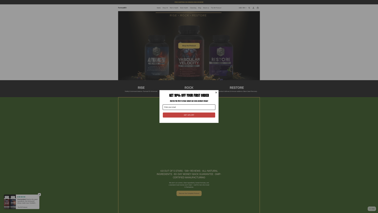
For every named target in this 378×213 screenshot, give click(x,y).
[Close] (216, 92)
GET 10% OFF (189, 115)
